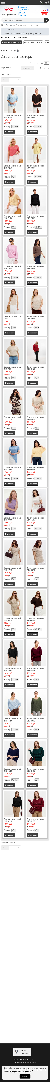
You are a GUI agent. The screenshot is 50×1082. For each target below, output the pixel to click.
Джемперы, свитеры (11, 42)
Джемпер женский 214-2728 (12, 569)
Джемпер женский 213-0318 (36, 669)
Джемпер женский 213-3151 (36, 368)
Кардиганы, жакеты (33, 42)
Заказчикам (22, 15)
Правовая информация (26, 1062)
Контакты (21, 12)
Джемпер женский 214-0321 (36, 569)
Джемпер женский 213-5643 (36, 267)
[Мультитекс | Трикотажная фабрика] (8, 10)
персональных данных (21, 1072)
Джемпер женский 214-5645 (12, 468)
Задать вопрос (23, 9)
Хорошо (25, 1076)
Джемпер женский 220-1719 (12, 418)
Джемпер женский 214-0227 (12, 116)
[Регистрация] (41, 2)
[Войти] (47, 2)
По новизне (26, 68)
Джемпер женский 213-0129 (36, 770)
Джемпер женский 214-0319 (12, 619)
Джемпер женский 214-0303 (12, 519)
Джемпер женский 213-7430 (36, 217)
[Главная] (2, 25)
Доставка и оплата (24, 1059)
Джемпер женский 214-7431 (12, 368)
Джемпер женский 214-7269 (12, 167)
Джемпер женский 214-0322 (36, 418)
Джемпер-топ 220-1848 (12, 317)
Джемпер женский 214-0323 (36, 317)
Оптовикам (22, 7)
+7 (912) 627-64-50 (9, 15)
